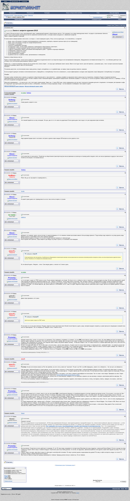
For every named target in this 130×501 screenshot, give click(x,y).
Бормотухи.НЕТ (9, 15)
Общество (30, 15)
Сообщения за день (96, 19)
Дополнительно (14, 1)
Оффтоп (23, 217)
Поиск (119, 19)
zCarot (77, 492)
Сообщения (24, 1)
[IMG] (5, 477)
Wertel (22, 413)
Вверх (126, 488)
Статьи (25, 15)
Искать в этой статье (120, 25)
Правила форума (19, 19)
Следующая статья (70, 465)
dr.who (22, 191)
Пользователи (30, 12)
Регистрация (45, 19)
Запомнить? (123, 15)
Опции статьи (111, 25)
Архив (122, 488)
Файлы (5, 1)
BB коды (6, 475)
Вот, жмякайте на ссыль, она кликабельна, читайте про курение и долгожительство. (73, 426)
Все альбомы (68, 19)
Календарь (47, 12)
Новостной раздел (18, 15)
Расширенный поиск (97, 17)
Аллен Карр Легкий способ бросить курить (68, 375)
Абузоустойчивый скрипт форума (14, 86)
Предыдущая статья (60, 465)
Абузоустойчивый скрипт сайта (34, 86)
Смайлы (6, 476)
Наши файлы (12, 12)
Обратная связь (116, 488)
